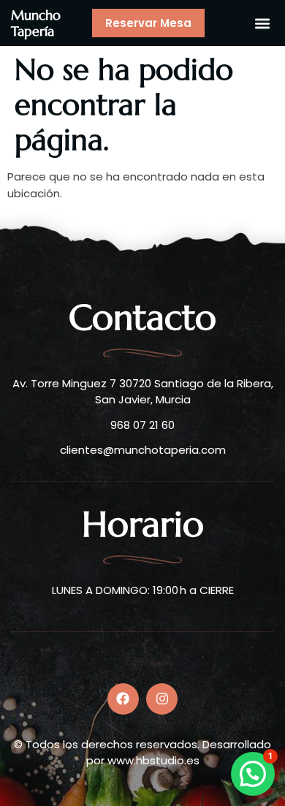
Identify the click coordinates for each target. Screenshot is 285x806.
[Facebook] (123, 699)
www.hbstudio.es (153, 760)
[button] (262, 23)
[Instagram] (162, 699)
